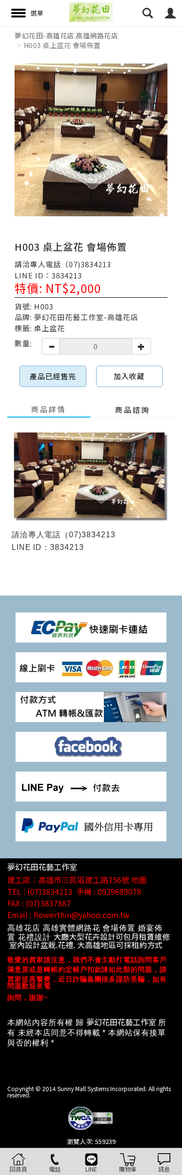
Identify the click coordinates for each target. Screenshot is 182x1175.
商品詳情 (48, 409)
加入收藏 (129, 376)
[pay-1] (91, 626)
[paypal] (91, 825)
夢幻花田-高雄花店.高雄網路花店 (66, 35)
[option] (91, 140)
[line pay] (91, 785)
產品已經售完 (53, 376)
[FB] (91, 746)
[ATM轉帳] (91, 706)
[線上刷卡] (91, 666)
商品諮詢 (132, 409)
